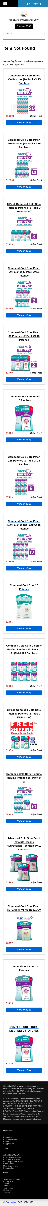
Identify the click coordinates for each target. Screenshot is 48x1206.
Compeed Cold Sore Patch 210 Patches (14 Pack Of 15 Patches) (24, 143)
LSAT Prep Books (10, 1139)
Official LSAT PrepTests (12, 1155)
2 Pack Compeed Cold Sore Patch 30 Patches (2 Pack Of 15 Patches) (24, 713)
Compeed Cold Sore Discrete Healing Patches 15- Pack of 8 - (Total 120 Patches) (24, 649)
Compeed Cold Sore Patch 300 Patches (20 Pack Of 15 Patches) (24, 79)
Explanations (8, 1137)
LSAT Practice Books (11, 1159)
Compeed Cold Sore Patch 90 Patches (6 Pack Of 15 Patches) (24, 272)
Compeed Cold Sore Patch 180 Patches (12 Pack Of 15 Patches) (24, 525)
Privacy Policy (9, 1181)
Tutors (5, 1186)
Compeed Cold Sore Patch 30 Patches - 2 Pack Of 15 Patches (24, 336)
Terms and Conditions (11, 1179)
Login (27, 3)
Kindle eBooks (9, 1164)
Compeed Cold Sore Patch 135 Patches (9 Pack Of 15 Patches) (24, 460)
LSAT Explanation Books (13, 1162)
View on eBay (24, 122)
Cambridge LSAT (13, 1202)
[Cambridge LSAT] (24, 16)
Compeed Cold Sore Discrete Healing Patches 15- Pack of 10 (24, 778)
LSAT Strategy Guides (12, 1157)
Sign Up (37, 3)
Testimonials (8, 1188)
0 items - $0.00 (24, 26)
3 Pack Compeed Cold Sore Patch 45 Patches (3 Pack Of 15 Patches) (24, 208)
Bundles (6, 1142)
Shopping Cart (8, 1144)
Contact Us (7, 1190)
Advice (6, 1184)
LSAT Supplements (10, 1166)
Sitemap (6, 1192)
